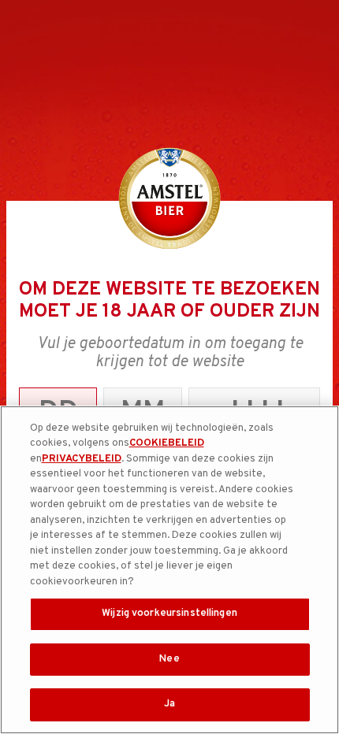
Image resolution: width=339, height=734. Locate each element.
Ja (169, 704)
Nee (169, 659)
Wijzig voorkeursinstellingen (169, 613)
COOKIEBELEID (166, 443)
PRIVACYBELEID (81, 459)
